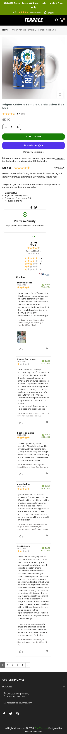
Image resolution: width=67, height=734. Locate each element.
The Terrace (41, 728)
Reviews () (13, 114)
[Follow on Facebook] (4, 714)
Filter (22, 277)
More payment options (33, 152)
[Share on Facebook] (31, 207)
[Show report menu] (47, 349)
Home (5, 29)
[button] (33, 12)
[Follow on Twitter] (10, 714)
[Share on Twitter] (35, 207)
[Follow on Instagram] (17, 714)
